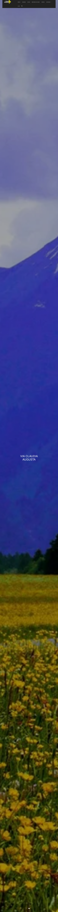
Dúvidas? (48, 2)
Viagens (24, 2)
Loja (19, 6)
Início (19, 2)
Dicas (29, 2)
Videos (43, 2)
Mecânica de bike (36, 2)
